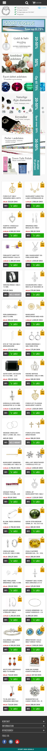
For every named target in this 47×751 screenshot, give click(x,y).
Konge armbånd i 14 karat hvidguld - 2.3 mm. (34, 611)
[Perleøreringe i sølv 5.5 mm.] (6, 323)
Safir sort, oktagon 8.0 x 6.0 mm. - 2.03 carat (12, 375)
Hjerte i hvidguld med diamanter (10, 227)
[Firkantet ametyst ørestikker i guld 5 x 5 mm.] (6, 264)
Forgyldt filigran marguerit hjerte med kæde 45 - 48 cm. (34, 404)
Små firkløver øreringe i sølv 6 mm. (12, 582)
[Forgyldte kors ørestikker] (28, 441)
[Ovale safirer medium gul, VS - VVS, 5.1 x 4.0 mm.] (28, 560)
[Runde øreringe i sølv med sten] (28, 352)
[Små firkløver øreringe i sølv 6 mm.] (6, 589)
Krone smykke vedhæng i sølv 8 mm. (35, 375)
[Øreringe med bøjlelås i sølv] (28, 234)
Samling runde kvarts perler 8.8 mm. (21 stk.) (33, 671)
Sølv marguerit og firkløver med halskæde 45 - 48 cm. (34, 256)
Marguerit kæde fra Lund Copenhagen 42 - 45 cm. (35, 197)
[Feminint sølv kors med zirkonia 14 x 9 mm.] (28, 589)
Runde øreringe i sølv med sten (33, 345)
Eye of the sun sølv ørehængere (11, 345)
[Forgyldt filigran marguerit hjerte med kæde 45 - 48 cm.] (28, 412)
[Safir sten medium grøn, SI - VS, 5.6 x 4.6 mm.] (28, 530)
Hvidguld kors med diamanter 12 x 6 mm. (12, 404)
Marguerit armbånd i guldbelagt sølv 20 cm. (12, 464)
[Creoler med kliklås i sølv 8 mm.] (6, 560)
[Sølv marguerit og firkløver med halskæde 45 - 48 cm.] (28, 264)
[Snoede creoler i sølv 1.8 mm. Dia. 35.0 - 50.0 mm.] (12, 424)
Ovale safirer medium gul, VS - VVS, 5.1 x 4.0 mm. (34, 552)
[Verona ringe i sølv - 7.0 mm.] (12, 276)
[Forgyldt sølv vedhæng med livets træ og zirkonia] (6, 205)
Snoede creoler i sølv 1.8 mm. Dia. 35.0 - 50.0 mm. (12, 434)
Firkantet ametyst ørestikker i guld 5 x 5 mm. (11, 256)
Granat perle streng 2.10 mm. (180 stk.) (11, 493)
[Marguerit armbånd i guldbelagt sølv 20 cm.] (6, 471)
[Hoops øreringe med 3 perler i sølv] (6, 619)
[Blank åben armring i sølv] (6, 530)
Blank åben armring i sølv (12, 522)
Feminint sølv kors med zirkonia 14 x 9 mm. (34, 582)
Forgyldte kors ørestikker (33, 434)
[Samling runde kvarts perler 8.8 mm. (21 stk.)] (28, 678)
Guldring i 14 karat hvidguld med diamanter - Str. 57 (11, 641)
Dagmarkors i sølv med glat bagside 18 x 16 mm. (34, 286)
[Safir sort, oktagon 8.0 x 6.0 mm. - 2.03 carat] (6, 382)
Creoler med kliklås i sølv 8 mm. (11, 552)
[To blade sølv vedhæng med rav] (6, 707)
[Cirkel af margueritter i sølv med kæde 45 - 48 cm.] (28, 500)
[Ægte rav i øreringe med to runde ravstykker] (6, 678)
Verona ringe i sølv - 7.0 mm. (12, 286)
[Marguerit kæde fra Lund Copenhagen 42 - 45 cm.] (28, 205)
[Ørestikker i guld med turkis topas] (28, 648)
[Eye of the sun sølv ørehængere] (6, 352)
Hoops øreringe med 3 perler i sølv (12, 611)
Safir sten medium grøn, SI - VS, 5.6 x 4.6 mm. (34, 523)
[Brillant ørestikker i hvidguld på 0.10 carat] (28, 471)
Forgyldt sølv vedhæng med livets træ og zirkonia (12, 197)
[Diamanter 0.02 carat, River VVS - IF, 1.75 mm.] (28, 707)
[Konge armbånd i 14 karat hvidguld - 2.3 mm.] (35, 602)
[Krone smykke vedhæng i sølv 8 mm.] (28, 382)
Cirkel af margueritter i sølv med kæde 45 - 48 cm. (34, 493)
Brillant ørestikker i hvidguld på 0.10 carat (35, 464)
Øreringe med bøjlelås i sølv (32, 227)
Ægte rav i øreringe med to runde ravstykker (12, 671)
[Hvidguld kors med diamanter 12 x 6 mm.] (6, 412)
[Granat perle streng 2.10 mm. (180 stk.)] (6, 500)
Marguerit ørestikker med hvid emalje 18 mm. (34, 316)
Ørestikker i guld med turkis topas (33, 641)
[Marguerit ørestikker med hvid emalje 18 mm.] (28, 323)
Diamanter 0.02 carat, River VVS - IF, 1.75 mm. (34, 700)
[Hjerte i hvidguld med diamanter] (6, 234)
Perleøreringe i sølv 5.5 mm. (10, 315)
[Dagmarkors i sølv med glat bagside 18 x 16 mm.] (28, 293)
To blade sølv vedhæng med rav (10, 700)
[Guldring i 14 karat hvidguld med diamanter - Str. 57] (6, 648)
